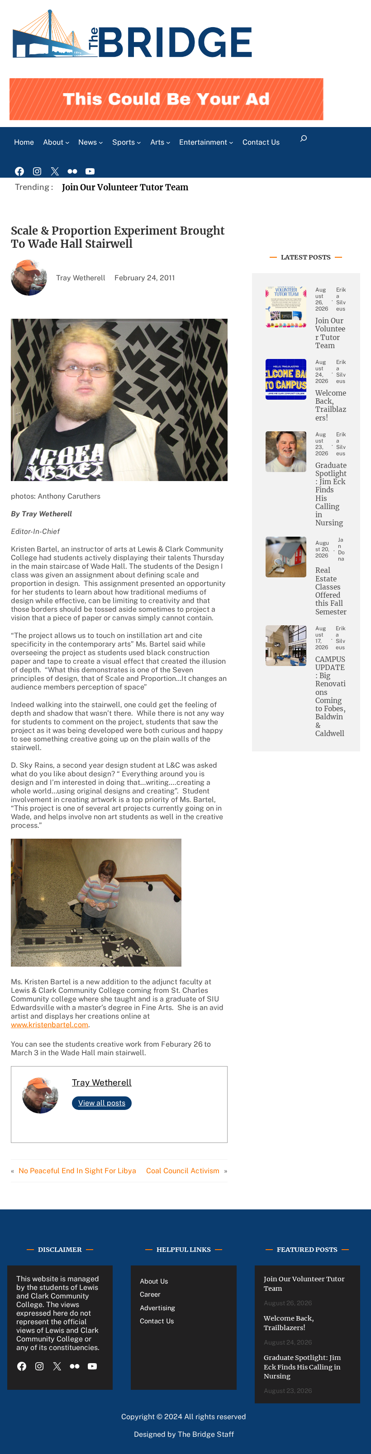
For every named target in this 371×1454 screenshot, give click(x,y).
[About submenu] (67, 142)
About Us (154, 1281)
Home (24, 142)
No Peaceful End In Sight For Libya (77, 1170)
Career (150, 1294)
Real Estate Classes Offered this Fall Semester (331, 591)
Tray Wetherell (102, 1082)
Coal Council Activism (182, 1170)
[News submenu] (101, 142)
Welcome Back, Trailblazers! (330, 405)
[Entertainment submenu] (231, 142)
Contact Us (157, 1321)
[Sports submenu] (139, 142)
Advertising (157, 1308)
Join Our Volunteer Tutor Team (125, 187)
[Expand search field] (303, 142)
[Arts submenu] (168, 142)
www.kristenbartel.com (49, 1024)
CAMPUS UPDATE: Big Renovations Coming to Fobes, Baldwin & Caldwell (330, 697)
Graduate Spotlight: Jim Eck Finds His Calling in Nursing (331, 495)
